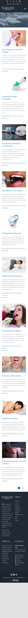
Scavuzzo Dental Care (11, 577)
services (8, 515)
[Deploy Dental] (16, 580)
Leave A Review (20, 562)
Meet (16, 516)
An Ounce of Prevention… (12, 376)
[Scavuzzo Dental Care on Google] (11, 575)
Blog (16, 518)
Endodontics (5, 555)
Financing (17, 510)
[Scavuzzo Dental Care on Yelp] (16, 575)
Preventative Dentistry (17, 69)
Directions (18, 560)
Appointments (20, 557)
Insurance (17, 509)
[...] (2, 65)
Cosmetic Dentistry (6, 549)
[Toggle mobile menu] (25, 8)
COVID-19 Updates (12, 4)
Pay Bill (19, 4)
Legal (18, 564)
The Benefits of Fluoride (11, 233)
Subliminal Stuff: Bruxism (12, 276)
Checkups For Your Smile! (12, 190)
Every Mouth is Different (11, 331)
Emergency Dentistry (7, 551)
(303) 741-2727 (20, 555)
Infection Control (19, 514)
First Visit (17, 501)
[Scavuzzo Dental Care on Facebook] (14, 575)
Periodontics (5, 553)
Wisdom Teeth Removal (5, 559)
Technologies (5, 562)
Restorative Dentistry (7, 547)
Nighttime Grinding (10, 418)
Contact (17, 520)
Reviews (17, 505)
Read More (5, 71)
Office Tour (17, 507)
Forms (16, 503)
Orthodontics (5, 557)
